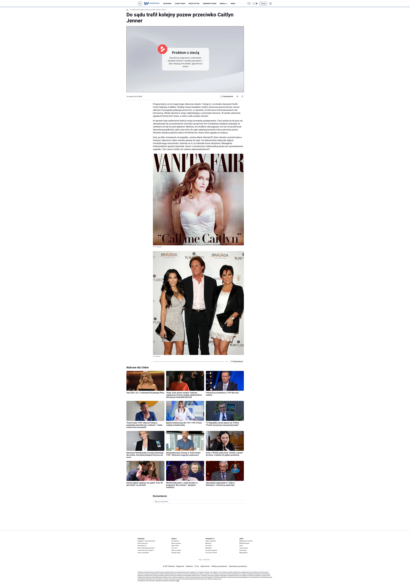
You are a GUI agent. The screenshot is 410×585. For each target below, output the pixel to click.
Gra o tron (174, 548)
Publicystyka (193, 3)
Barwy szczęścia (176, 543)
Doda (240, 545)
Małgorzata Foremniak (246, 541)
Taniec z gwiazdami (143, 552)
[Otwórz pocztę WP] (249, 3)
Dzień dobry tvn (142, 545)
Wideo (233, 3)
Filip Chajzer (243, 550)
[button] (255, 3)
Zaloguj (263, 3)
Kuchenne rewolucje (211, 550)
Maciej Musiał (243, 552)
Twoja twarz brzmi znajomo (146, 550)
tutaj (177, 580)
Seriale (223, 3)
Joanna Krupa (243, 548)
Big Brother (208, 548)
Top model (208, 545)
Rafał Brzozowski (244, 543)
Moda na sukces (176, 550)
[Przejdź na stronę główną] (140, 5)
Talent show (180, 3)
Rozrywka (167, 3)
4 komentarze (228, 96)
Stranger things (175, 552)
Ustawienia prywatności (237, 566)
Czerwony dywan (209, 3)
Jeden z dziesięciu (210, 541)
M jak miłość (175, 545)
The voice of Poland (211, 552)
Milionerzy (208, 543)
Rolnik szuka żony (143, 543)
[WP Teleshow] (153, 3)
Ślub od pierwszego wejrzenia (146, 548)
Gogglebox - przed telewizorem (146, 541)
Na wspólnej (175, 541)
